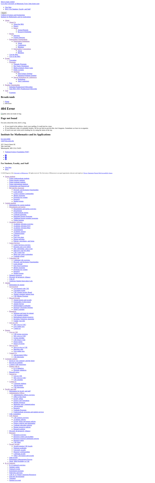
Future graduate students (17, 182)
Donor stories (17, 342)
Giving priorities (18, 338)
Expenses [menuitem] (12, 92)
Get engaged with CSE (21, 288)
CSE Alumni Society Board (22, 292)
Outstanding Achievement (22, 302)
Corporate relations (19, 383)
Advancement (18, 385)
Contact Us (13, 353)
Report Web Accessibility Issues (103, 173)
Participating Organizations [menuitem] (18, 39)
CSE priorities (18, 380)
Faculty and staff (10, 389)
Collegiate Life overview (21, 260)
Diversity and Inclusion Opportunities (25, 190)
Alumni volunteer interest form (23, 294)
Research (16, 199)
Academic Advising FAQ (21, 226)
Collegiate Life (14, 258)
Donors (7, 330)
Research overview (19, 435)
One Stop (8, 7)
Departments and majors (17, 207)
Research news (14, 372)
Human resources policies (22, 427)
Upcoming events (19, 290)
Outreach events (14, 469)
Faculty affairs (18, 399)
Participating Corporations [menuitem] (22, 49)
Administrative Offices (16, 393)
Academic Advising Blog (21, 228)
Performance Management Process (20, 459)
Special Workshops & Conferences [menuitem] (25, 77)
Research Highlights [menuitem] (24, 32)
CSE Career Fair (19, 252)
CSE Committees (15, 414)
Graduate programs (19, 214)
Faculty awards (14, 444)
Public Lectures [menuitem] (18, 70)
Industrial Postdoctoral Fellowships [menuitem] (21, 87)
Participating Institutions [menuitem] (21, 41)
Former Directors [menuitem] (19, 37)
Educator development (16, 476)
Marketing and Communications (24, 404)
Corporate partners (11, 359)
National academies (19, 448)
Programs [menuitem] (12, 62)
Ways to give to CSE (20, 347)
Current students (10, 203)
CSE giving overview (20, 334)
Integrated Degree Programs (22, 216)
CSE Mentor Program (20, 296)
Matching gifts (18, 349)
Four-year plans (18, 237)
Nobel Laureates (18, 309)
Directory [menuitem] (16, 35)
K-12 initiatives (18, 368)
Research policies (19, 429)
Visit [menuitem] (6, 91)
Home (7, 101)
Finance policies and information (24, 423)
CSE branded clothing (20, 315)
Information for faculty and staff (19, 391)
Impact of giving (18, 344)
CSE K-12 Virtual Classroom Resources (22, 475)
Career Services (14, 243)
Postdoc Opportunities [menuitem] (12, 85)
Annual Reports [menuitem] (23, 30)
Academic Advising (15, 222)
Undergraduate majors (20, 212)
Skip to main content (8, 2)
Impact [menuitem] (15, 28)
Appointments (18, 230)
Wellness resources (15, 275)
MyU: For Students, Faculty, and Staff (17, 9)
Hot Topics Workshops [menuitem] (21, 66)
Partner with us (14, 366)
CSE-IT (12, 279)
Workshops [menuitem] (21, 79)
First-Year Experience (20, 266)
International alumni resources (23, 317)
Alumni (7, 283)
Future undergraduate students (19, 178)
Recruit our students (16, 362)
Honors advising (18, 239)
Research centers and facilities (23, 437)
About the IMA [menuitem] (18, 24)
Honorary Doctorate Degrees (23, 307)
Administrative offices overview (24, 395)
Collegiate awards (19, 454)
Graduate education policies (22, 425)
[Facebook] (6, 155)
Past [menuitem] (10, 83)
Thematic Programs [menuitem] (19, 64)
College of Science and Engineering (13, 15)
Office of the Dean (19, 397)
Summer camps (14, 467)
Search (4, 13)
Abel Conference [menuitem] (23, 81)
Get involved (13, 287)
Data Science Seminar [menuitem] (25, 73)
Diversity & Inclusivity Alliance (19, 277)
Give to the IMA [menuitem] (14, 56)
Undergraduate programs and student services (28, 412)
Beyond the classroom (16, 188)
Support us (12, 374)
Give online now (19, 326)
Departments (17, 211)
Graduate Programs (19, 410)
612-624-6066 (5, 139)
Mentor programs (19, 195)
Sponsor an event (15, 480)
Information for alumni (16, 285)
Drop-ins (16, 235)
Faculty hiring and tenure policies (24, 421)
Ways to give (13, 345)
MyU (7, 169)
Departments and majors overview (24, 209)
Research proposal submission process (26, 438)
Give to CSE (13, 323)
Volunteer (12, 478)
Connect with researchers (17, 364)
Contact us (17, 328)
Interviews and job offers (21, 250)
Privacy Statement (89, 173)
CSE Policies (13, 416)
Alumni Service (18, 304)
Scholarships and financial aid (19, 186)
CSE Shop (17, 442)
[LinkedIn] (6, 159)
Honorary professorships (21, 452)
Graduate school (18, 256)
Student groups (18, 201)
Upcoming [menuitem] (12, 60)
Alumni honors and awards (22, 300)
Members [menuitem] (21, 47)
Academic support (19, 231)
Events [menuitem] (7, 58)
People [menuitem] (11, 34)
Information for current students (19, 205)
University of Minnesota (21, 173)
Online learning (18, 220)
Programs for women (20, 197)
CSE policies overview (21, 418)
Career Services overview (22, 245)
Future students (10, 176)
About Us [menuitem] (12, 22)
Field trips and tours (15, 473)
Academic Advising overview (23, 224)
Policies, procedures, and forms (23, 241)
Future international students (18, 184)
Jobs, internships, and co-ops (23, 249)
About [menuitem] (7, 20)
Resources (12, 311)
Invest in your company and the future (22, 361)
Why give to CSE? (19, 325)
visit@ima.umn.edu (7, 141)
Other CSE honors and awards (23, 456)
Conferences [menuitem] (22, 45)
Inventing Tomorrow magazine (23, 319)
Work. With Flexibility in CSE (19, 461)
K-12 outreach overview (17, 465)
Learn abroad (17, 192)
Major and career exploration (23, 254)
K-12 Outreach (10, 463)
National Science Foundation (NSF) (17, 152)
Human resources (19, 402)
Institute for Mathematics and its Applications (16, 17)
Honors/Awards (14, 298)
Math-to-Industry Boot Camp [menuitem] (23, 68)
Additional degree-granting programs (25, 218)
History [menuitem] (15, 26)
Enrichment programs (16, 471)
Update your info (19, 321)
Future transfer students (17, 180)
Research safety (18, 440)
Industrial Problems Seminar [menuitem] (27, 75)
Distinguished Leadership (21, 306)
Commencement (18, 233)
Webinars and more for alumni (23, 313)
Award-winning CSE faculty (23, 446)
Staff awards (13, 457)
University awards (19, 450)
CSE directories (18, 357)
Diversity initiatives (19, 370)
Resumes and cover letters (22, 247)
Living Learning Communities (23, 194)
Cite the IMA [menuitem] (13, 54)
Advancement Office (20, 355)
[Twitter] (6, 157)
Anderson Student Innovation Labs (21, 281)
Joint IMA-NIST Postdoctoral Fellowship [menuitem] (23, 89)
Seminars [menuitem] (16, 72)
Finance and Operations (21, 400)
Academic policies (19, 419)
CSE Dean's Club (19, 340)
